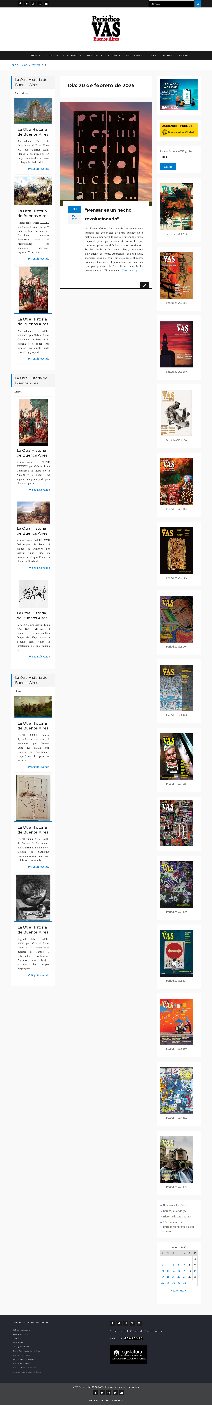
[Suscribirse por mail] (46, 3)
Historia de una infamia (177, 1216)
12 (173, 1270)
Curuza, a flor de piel (175, 1211)
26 (173, 1282)
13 (179, 1270)
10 (162, 1270)
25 (168, 1282)
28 (184, 1282)
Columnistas (70, 55)
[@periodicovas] (20, 3)
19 (173, 1276)
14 (184, 1270)
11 (168, 1270)
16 (195, 1270)
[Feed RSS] (39, 3)
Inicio (33, 55)
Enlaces (183, 55)
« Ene (174, 1290)
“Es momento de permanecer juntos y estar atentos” (178, 1227)
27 (179, 1282)
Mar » (183, 1290)
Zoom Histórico (135, 55)
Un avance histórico (174, 1205)
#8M (153, 55)
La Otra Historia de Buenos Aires (33, 132)
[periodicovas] (33, 3)
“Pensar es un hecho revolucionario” (108, 214)
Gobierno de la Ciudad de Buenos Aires (136, 1331)
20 (178, 1276)
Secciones (93, 55)
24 (162, 1282)
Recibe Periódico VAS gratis (176, 151)
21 (184, 1276)
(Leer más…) (129, 270)
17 (163, 1276)
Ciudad (50, 55)
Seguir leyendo (38, 169)
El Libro (112, 55)
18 (168, 1276)
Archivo (167, 55)
